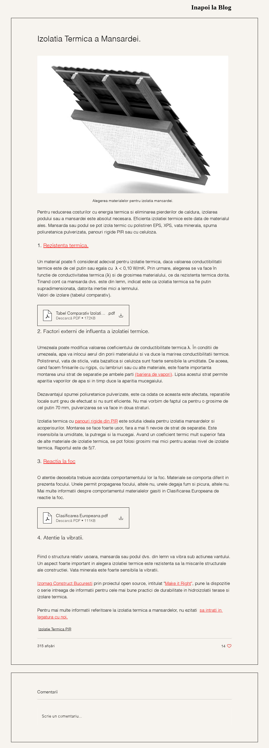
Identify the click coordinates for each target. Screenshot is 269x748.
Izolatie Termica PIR (54, 629)
